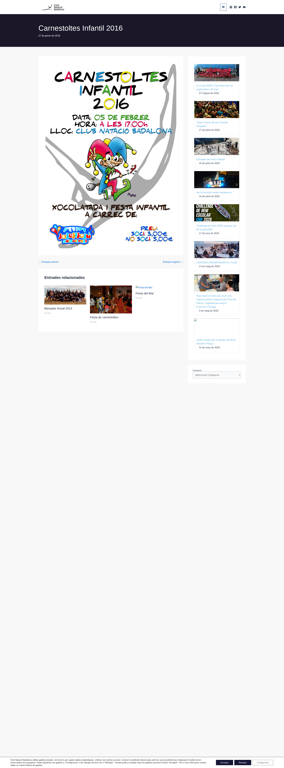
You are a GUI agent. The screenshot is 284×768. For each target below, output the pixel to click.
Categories (197, 370)
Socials (47, 313)
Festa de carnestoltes (104, 317)
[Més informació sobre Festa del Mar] (144, 287)
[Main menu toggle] (223, 7)
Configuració (263, 762)
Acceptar (224, 762)
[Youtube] (244, 7)
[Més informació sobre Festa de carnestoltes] (111, 299)
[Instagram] (231, 7)
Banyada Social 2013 (58, 308)
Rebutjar (243, 762)
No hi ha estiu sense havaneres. (214, 192)
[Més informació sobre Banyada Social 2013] (65, 295)
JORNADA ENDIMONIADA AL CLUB (216, 262)
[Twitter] (239, 7)
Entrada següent (173, 262)
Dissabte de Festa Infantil (210, 159)
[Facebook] (235, 7)
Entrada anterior (49, 262)
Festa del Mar (145, 293)
